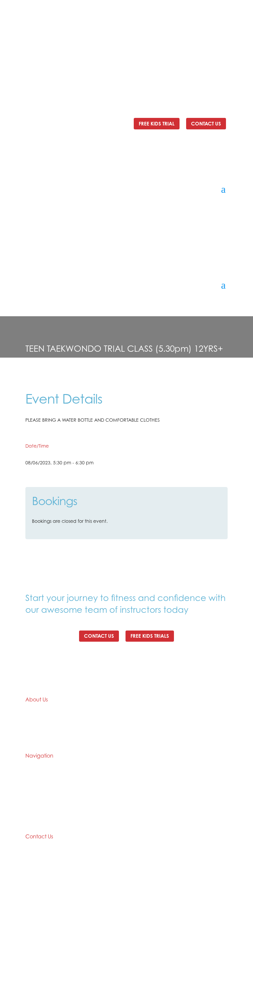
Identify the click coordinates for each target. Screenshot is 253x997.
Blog (30, 808)
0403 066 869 (179, 29)
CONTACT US (206, 124)
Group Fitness (141, 808)
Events (32, 798)
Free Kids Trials (149, 636)
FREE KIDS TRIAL (157, 124)
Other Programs (143, 820)
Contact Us (99, 636)
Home (32, 775)
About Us (35, 786)
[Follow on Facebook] (209, 54)
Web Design (169, 967)
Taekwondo (139, 786)
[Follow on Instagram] (222, 54)
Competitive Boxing (148, 798)
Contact (34, 820)
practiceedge (208, 967)
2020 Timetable (143, 775)
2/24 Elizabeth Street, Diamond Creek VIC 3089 (98, 29)
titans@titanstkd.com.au (52, 36)
